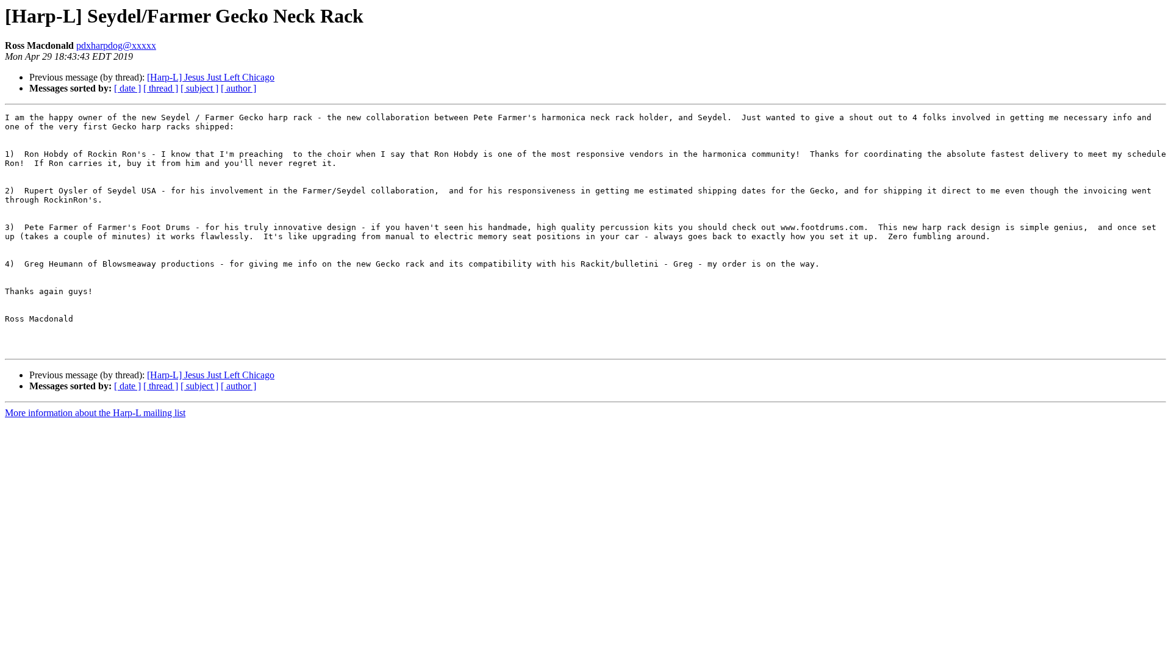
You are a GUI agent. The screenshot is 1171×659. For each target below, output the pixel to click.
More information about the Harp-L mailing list (95, 413)
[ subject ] (199, 88)
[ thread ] (160, 88)
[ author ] (238, 88)
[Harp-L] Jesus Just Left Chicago (210, 77)
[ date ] (127, 88)
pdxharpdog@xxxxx (116, 45)
